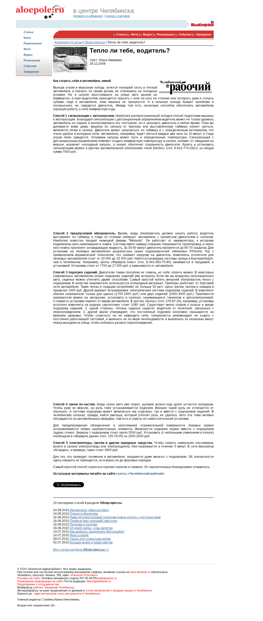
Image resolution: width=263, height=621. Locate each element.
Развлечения (33, 43)
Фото (27, 49)
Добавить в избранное (87, 15)
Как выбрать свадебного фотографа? (97, 531)
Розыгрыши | (166, 34)
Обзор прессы (94, 42)
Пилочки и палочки (83, 524)
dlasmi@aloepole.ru (99, 581)
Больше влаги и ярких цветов (90, 542)
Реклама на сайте (29, 578)
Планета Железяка (83, 513)
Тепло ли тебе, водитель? (126, 42)
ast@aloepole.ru (107, 578)
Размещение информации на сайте (40, 581)
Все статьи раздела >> (81, 549)
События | (186, 34)
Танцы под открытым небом (90, 539)
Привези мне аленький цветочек (93, 521)
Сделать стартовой (117, 15)
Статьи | (122, 34)
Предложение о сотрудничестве (38, 584)
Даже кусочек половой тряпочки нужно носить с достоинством (115, 517)
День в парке (79, 535)
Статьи (28, 32)
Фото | (135, 34)
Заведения (31, 71)
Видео (28, 54)
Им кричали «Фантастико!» (89, 510)
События (30, 66)
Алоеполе (61, 42)
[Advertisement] (33, 158)
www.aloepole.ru (140, 572)
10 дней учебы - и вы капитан (91, 528)
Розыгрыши (32, 60)
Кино (27, 37)
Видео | (148, 34)
